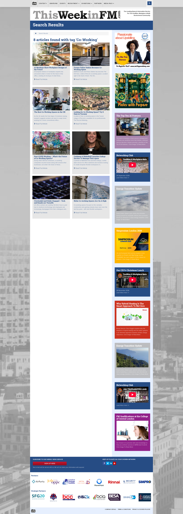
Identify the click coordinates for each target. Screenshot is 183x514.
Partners (98, 3)
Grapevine (54, 3)
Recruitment (73, 3)
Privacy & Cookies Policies (141, 509)
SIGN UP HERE (49, 463)
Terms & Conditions (124, 509)
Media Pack (108, 3)
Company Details (110, 509)
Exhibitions (86, 3)
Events (62, 3)
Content (42, 3)
